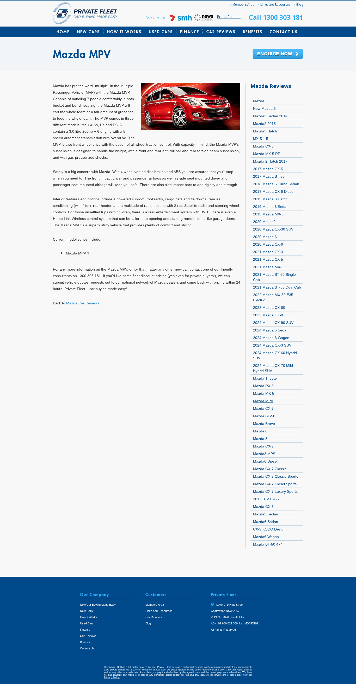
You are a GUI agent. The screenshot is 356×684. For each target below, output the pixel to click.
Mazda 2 (260, 101)
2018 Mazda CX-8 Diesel (273, 191)
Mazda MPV (263, 401)
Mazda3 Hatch (265, 131)
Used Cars (161, 31)
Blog (299, 4)
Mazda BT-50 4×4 (268, 544)
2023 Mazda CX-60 (269, 307)
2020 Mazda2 (264, 222)
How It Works (124, 31)
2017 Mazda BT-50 (269, 176)
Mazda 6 (260, 431)
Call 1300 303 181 (276, 17)
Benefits (252, 31)
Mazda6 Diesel (265, 461)
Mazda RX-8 (263, 386)
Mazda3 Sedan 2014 (270, 116)
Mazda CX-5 (263, 506)
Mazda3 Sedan (265, 514)
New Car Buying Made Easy (98, 604)
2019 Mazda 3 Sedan (271, 206)
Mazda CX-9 (263, 446)
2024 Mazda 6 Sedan (271, 330)
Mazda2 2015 (264, 124)
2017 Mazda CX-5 (268, 169)
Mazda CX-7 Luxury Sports (275, 491)
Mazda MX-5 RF (266, 154)
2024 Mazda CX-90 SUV (273, 323)
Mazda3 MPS (264, 454)
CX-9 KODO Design (269, 529)
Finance (189, 31)
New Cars (88, 31)
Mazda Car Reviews (82, 303)
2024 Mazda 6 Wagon (271, 338)
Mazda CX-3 (263, 146)
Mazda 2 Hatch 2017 (270, 161)
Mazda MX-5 (263, 393)
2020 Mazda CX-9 (268, 244)
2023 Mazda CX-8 (268, 315)
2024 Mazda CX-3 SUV (272, 345)
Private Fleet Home (85, 13)
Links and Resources (275, 4)
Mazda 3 (260, 439)
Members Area (243, 4)
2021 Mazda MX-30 (269, 267)
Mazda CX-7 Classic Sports (275, 476)
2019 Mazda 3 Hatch (270, 199)
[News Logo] (203, 19)
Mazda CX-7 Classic (269, 469)
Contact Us (284, 31)
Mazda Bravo (264, 423)
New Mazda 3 (264, 108)
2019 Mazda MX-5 (268, 214)
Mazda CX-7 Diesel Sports (275, 484)
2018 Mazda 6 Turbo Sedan (276, 184)
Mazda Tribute (265, 378)
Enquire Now (278, 54)
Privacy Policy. (112, 677)
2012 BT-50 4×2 (266, 499)
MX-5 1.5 (260, 139)
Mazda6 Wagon (266, 537)
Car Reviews (221, 31)
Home (63, 31)
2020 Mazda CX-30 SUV (273, 229)
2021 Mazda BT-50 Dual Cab (277, 287)
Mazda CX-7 (263, 408)
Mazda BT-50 (264, 416)
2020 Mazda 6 (265, 237)
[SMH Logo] (181, 19)
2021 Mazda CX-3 (268, 252)
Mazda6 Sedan (265, 522)
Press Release (229, 16)
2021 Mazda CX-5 (268, 259)
